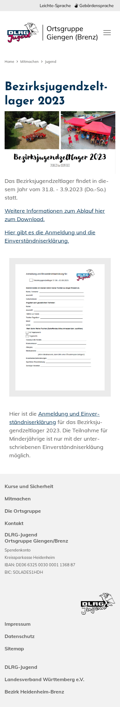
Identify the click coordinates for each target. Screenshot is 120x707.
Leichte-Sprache (55, 5)
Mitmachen (29, 61)
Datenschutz (19, 636)
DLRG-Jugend (21, 667)
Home (9, 61)
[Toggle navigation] (107, 32)
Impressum (17, 624)
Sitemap (14, 648)
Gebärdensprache (96, 5)
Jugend (50, 61)
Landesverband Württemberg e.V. (44, 679)
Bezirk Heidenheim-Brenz (34, 692)
